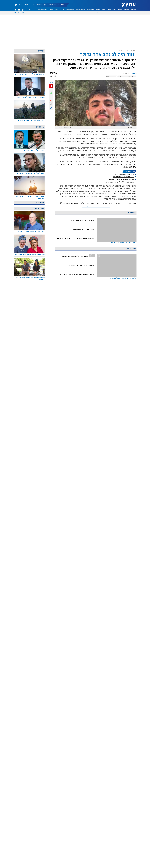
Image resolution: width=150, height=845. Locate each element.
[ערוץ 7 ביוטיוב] (19, 9)
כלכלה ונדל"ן (70, 10)
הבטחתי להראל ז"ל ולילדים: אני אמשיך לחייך (120, 182)
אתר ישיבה (57, 13)
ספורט (71, 13)
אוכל (56, 10)
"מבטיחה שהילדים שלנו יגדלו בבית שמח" (121, 179)
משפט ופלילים (80, 10)
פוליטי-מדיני (112, 10)
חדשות (133, 10)
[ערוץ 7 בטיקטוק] (15, 9)
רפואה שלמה (99, 13)
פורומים (65, 13)
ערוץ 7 (134, 50)
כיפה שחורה (121, 13)
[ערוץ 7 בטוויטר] (30, 9)
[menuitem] (133, 9)
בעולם (98, 10)
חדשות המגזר (131, 13)
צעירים (107, 13)
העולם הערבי (89, 13)
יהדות (51, 10)
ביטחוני (120, 10)
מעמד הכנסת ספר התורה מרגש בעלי (122, 174)
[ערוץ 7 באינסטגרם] (22, 9)
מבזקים (126, 10)
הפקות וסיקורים (43, 10)
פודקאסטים (90, 10)
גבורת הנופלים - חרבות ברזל (126, 76)
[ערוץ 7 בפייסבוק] (26, 9)
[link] (116, 233)
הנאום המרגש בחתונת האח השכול (123, 177)
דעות (62, 10)
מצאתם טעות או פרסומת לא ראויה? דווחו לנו (96, 207)
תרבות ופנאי (79, 13)
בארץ (104, 10)
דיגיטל (114, 13)
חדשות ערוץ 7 (127, 5)
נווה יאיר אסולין (110, 76)
